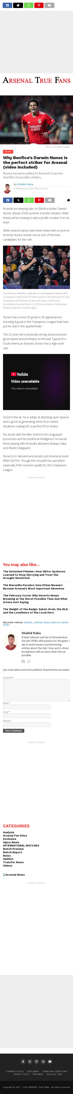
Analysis (8, 832)
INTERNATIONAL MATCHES (21, 845)
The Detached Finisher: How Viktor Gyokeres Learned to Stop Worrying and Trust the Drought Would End (34, 575)
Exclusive (9, 839)
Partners (38, 1074)
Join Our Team (54, 1074)
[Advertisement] (36, 36)
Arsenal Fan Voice (15, 835)
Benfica (55, 622)
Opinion (8, 858)
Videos (7, 865)
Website (7, 721)
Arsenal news (42, 622)
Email (6, 712)
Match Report (12, 852)
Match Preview (13, 849)
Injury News (11, 842)
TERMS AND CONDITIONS (54, 1071)
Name (6, 703)
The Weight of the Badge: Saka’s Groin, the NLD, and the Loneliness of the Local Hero (35, 611)
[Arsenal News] (14, 874)
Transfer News (13, 862)
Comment (8, 677)
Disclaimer (33, 1071)
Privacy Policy (22, 1074)
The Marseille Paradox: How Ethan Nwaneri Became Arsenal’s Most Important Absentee (33, 587)
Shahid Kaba (25, 184)
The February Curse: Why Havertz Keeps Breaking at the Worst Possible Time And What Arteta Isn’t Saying (35, 599)
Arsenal (28, 622)
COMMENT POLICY (15, 1071)
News (7, 855)
